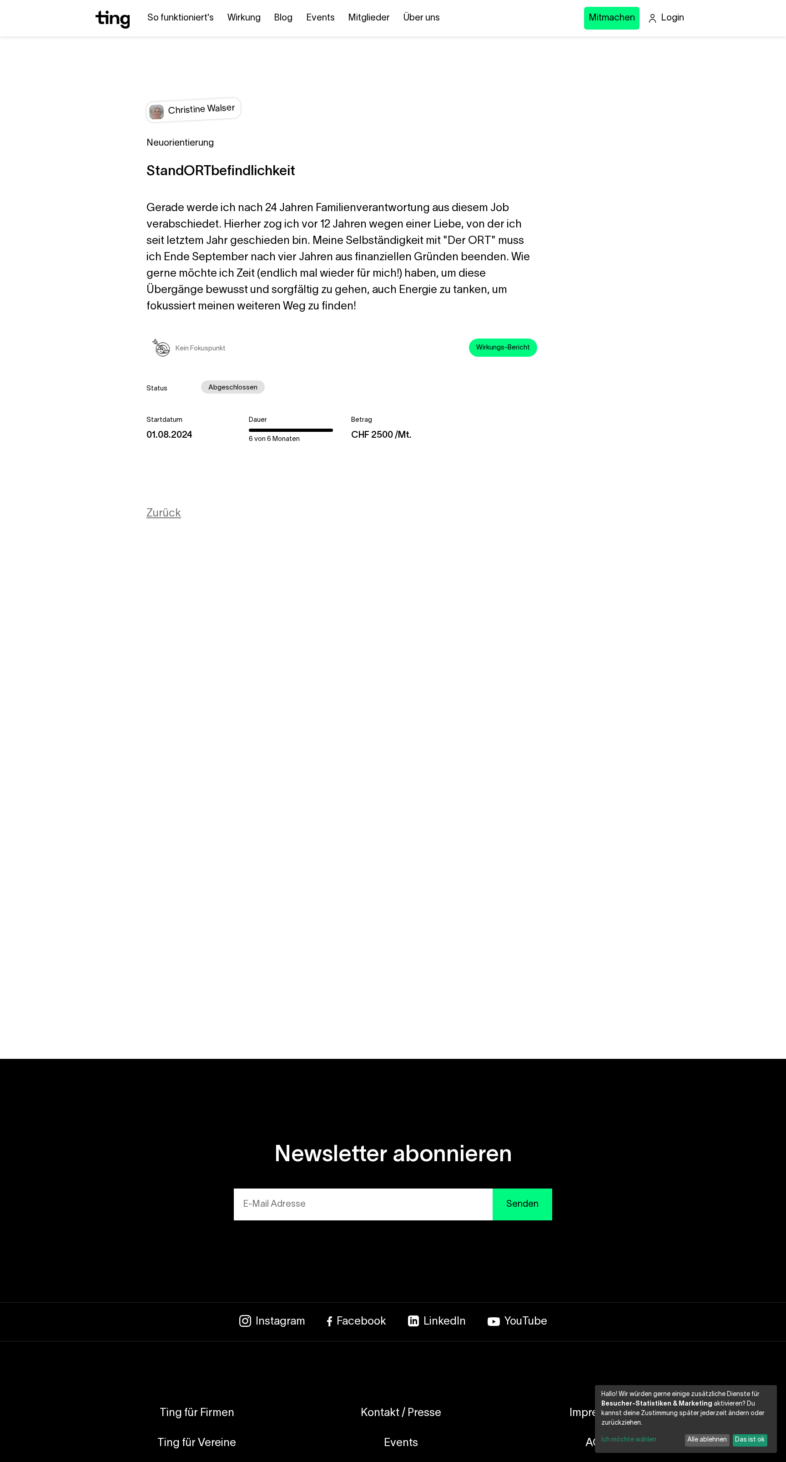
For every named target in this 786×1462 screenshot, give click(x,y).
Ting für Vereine (196, 1443)
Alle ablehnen (707, 1440)
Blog (283, 18)
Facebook (361, 1322)
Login (672, 18)
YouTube (525, 1322)
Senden (522, 1204)
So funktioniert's (180, 18)
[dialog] (686, 1419)
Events (320, 18)
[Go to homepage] (113, 26)
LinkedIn (444, 1322)
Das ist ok (750, 1440)
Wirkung (244, 18)
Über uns (421, 18)
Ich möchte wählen (628, 1440)
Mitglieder (369, 18)
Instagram (280, 1322)
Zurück (163, 514)
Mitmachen (612, 18)
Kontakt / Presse (401, 1413)
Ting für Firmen (197, 1413)
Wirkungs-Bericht (503, 347)
